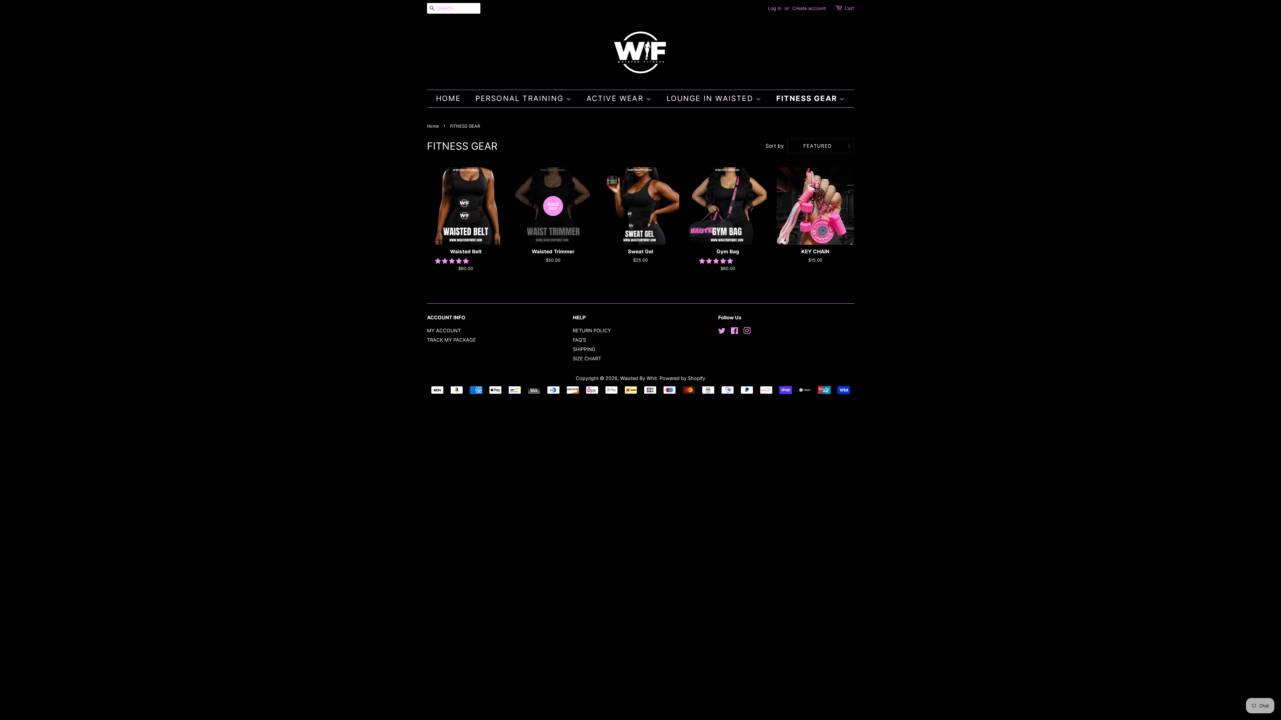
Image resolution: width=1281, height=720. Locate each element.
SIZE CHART (587, 358)
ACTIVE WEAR (616, 98)
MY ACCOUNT (444, 330)
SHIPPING (584, 349)
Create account (809, 8)
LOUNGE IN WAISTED (711, 98)
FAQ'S (579, 340)
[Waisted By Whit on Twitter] (722, 332)
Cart (849, 8)
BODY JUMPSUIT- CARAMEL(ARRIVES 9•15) (101, 702)
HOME (448, 98)
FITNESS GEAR (808, 98)
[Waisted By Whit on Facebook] (734, 332)
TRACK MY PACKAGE (451, 340)
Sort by (775, 146)
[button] (452, 261)
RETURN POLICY (592, 330)
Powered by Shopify (682, 378)
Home (433, 126)
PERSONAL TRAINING (520, 98)
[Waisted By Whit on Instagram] (747, 332)
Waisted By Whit (638, 378)
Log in (774, 8)
